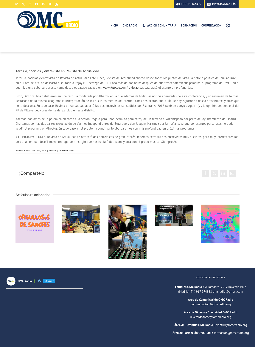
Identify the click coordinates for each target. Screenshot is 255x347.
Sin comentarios (66, 150)
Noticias (52, 150)
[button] (229, 25)
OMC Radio (24, 150)
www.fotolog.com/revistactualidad (125, 87)
